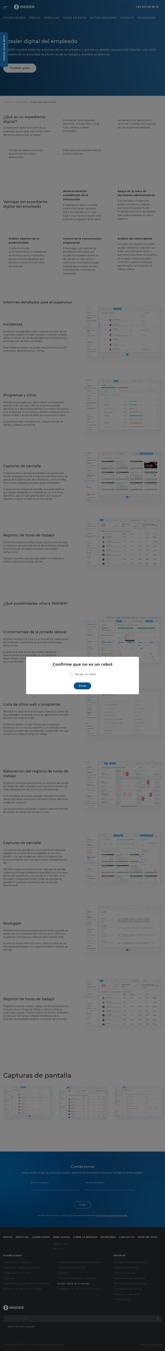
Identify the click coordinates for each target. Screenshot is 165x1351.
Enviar (82, 685)
